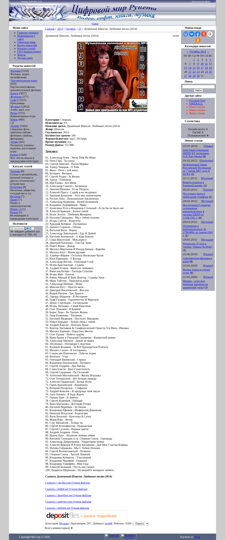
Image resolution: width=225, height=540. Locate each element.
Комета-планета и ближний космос (193, 184)
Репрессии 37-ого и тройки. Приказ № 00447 (198, 245)
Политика (16, 187)
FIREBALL (196, 103)
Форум (21, 54)
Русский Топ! (197, 100)
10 (202, 63)
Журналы (16, 96)
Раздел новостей (27, 45)
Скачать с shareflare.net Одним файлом (68, 495)
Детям (14, 141)
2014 (60, 28)
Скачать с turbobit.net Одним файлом (67, 508)
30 (198, 75)
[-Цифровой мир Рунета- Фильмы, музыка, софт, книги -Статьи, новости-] (114, 20)
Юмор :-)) (16, 209)
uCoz (197, 536)
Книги (14, 93)
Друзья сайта (25, 57)
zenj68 (108, 523)
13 (185, 67)
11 (206, 63)
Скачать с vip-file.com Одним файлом (67, 482)
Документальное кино (23, 80)
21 (189, 71)
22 (194, 71)
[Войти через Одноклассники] (198, 40)
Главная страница (27, 32)
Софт (13, 100)
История (15, 196)
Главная (95, 24)
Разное (14, 154)
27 (185, 75)
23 (79, 28)
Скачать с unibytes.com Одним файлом (68, 501)
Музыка (15, 106)
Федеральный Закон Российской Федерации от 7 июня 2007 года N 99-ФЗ (197, 169)
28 (189, 75)
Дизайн (14, 126)
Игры (13, 113)
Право (14, 199)
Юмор (14, 119)
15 (194, 67)
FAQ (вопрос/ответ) (29, 51)
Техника (15, 171)
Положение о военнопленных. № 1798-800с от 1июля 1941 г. (198, 230)
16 (198, 67)
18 (206, 67)
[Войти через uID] (185, 34)
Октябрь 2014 (198, 51)
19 (210, 67)
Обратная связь (26, 42)
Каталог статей (26, 48)
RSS (212, 1)
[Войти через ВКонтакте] (191, 34)
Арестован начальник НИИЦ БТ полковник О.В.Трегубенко (196, 153)
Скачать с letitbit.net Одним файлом (66, 489)
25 (206, 71)
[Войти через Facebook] (197, 34)
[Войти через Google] (210, 34)
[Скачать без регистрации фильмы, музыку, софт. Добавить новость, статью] (39, 20)
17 (202, 67)
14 (189, 67)
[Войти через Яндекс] (203, 34)
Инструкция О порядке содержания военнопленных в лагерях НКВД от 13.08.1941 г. (197, 211)
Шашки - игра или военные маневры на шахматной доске (195, 284)
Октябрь (71, 28)
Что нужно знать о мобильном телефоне (195, 195)
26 (210, 71)
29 (194, 75)
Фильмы (15, 70)
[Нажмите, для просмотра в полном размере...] (112, 110)
